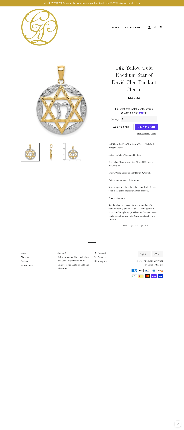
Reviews (24, 261)
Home (115, 27)
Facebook (101, 253)
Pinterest (101, 257)
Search (24, 253)
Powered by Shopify (154, 265)
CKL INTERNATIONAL (153, 261)
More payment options (146, 133)
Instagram (102, 261)
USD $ (156, 254)
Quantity (115, 119)
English (143, 254)
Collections (132, 27)
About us (25, 257)
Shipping (61, 253)
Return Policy (27, 265)
